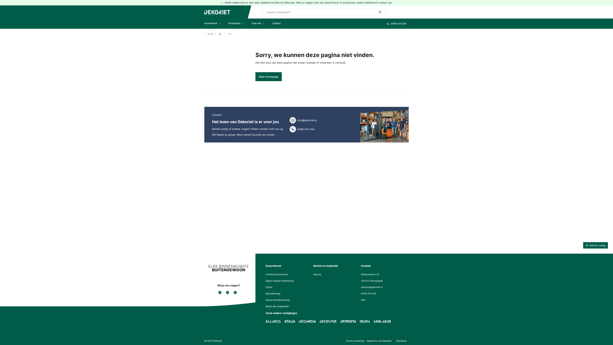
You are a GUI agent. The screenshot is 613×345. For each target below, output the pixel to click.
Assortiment (210, 23)
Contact (276, 23)
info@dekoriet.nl (307, 120)
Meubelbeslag (273, 293)
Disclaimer (401, 340)
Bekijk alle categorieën (277, 306)
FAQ (363, 300)
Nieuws (317, 274)
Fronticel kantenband (277, 274)
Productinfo (234, 23)
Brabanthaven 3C (370, 274)
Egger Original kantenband (280, 280)
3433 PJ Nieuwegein (372, 280)
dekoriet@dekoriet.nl (372, 287)
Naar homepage (268, 76)
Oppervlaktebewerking (278, 300)
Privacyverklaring (355, 340)
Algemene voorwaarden (379, 340)
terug (210, 34)
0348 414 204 (305, 129)
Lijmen (269, 287)
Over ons (256, 23)
